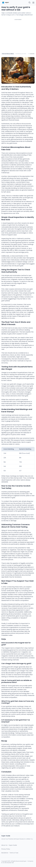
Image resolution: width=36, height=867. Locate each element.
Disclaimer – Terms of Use (9, 853)
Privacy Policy (5, 849)
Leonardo (32, 53)
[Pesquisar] (29, 2)
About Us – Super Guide (9, 845)
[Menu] (33, 2)
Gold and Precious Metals (8, 53)
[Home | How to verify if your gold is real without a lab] (9, 2)
